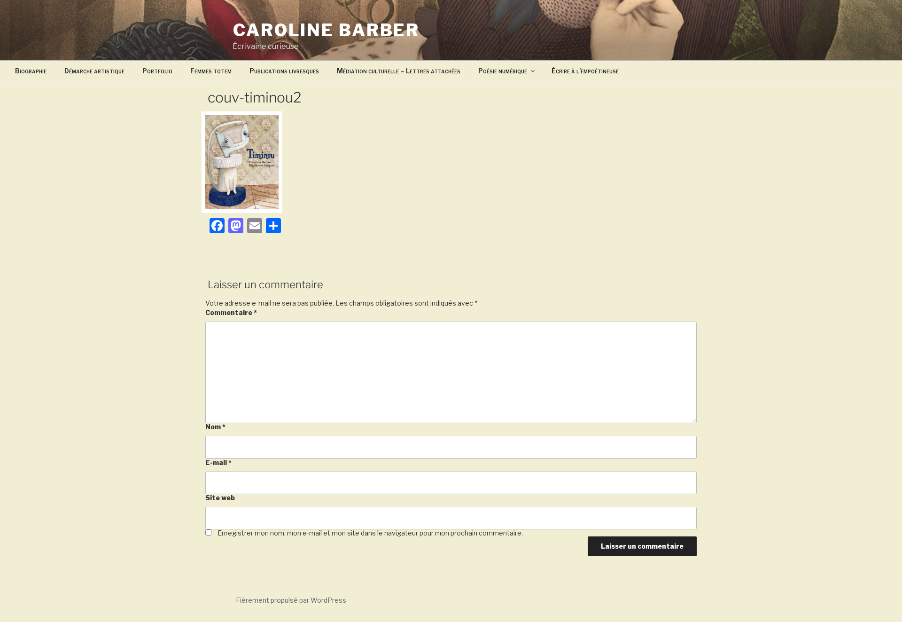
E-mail (218, 462)
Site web (220, 498)
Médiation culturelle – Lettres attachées (398, 71)
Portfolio (157, 71)
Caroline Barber (326, 30)
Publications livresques (284, 71)
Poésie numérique (502, 71)
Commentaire (231, 312)
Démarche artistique (94, 71)
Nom (215, 427)
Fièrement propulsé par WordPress (291, 600)
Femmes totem (211, 71)
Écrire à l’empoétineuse (585, 71)
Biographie (31, 71)
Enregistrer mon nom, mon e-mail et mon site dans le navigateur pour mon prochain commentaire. (370, 533)
